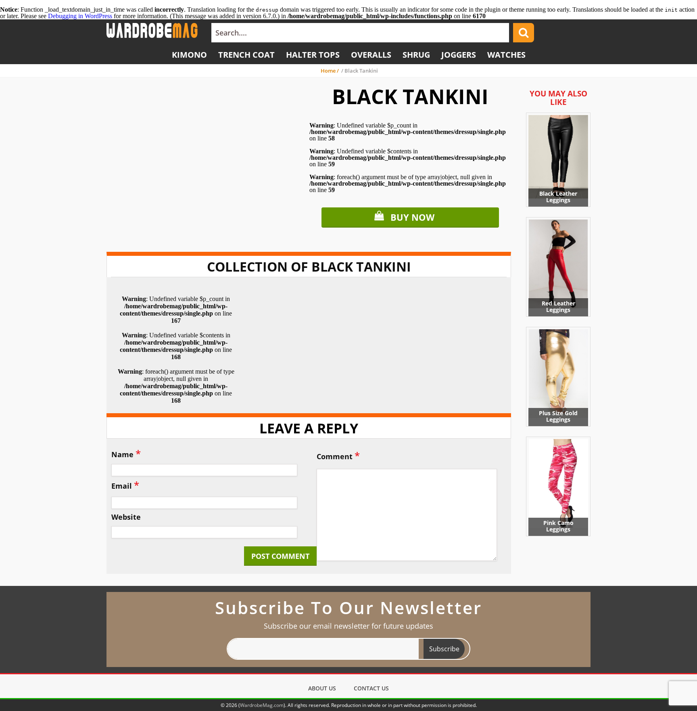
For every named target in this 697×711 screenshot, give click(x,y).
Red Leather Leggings (558, 306)
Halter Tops (313, 54)
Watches (506, 54)
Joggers (458, 54)
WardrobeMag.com (262, 705)
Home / (330, 70)
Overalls (371, 54)
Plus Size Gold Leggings (558, 416)
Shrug (416, 54)
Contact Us (371, 688)
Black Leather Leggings (558, 197)
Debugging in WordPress (80, 16)
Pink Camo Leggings (558, 526)
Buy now (412, 217)
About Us (322, 688)
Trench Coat (246, 54)
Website (126, 517)
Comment (338, 455)
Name (126, 453)
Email (125, 484)
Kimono (189, 54)
